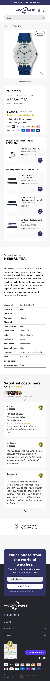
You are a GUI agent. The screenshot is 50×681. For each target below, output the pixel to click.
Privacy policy (31, 591)
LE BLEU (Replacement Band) (31, 221)
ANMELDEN (23, 586)
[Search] (42, 17)
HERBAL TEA (16, 26)
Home (6, 26)
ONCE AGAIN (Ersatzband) (27, 176)
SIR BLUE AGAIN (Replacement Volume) (31, 199)
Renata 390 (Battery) (30, 149)
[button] (44, 10)
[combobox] (25, 17)
